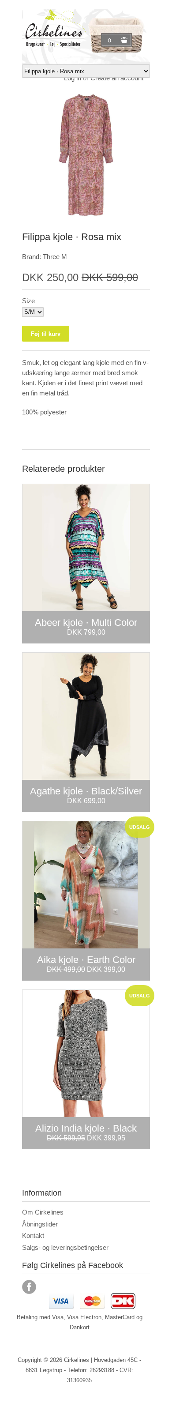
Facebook (29, 1287)
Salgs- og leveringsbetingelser (65, 1247)
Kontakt (33, 1235)
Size (28, 301)
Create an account (116, 78)
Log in (72, 78)
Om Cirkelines (43, 1212)
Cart (110, 40)
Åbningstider (40, 1224)
